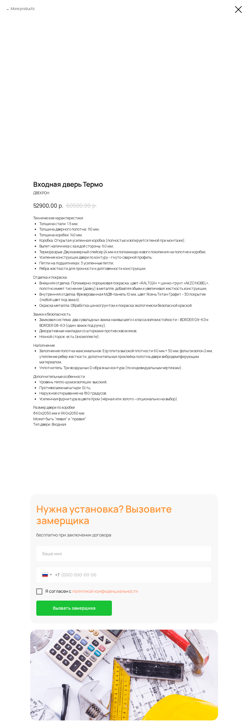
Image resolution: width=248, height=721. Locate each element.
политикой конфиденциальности (105, 591)
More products (22, 8)
